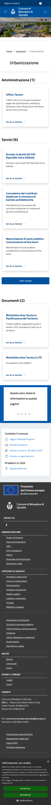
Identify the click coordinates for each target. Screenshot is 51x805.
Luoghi (9, 680)
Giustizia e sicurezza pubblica (19, 624)
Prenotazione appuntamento (19, 734)
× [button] (48, 762)
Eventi (9, 684)
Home (9, 51)
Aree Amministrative (16, 542)
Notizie (9, 659)
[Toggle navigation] (5, 11)
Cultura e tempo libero (16, 581)
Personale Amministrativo (18, 559)
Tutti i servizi (25, 280)
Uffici (8, 546)
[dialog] (25, 782)
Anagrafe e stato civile (16, 576)
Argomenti (21, 51)
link (11, 783)
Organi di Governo (14, 537)
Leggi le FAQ (12, 743)
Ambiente (10, 633)
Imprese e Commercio (16, 589)
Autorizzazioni (12, 641)
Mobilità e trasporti (15, 607)
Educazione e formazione (17, 620)
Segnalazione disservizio (17, 738)
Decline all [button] (25, 795)
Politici (9, 554)
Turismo (10, 602)
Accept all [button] (25, 788)
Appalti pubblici (13, 594)
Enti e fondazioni (14, 550)
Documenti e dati (14, 563)
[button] (25, 800)
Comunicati (11, 663)
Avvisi (9, 667)
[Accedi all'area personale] (40, 3)
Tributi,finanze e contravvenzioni (21, 628)
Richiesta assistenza (15, 747)
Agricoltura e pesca (15, 646)
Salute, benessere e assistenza (20, 637)
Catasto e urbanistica (16, 598)
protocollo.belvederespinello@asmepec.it (26, 718)
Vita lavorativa (13, 585)
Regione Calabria (12, 3)
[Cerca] (45, 11)
